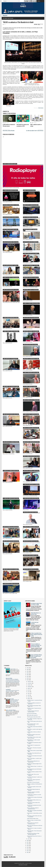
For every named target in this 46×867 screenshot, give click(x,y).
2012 (28, 850)
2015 (28, 845)
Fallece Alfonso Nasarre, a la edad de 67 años (36, 613)
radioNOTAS (8, 689)
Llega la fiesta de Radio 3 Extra (32, 818)
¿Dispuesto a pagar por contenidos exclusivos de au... (33, 792)
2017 (28, 842)
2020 (28, 678)
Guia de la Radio (9, 678)
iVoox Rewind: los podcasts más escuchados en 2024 (23, 125)
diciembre (29, 681)
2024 (28, 671)
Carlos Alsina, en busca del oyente (8, 130)
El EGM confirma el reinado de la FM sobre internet (9, 125)
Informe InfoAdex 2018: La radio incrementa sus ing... (33, 724)
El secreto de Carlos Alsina (32, 713)
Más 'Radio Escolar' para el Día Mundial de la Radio (34, 769)
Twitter (25, 1)
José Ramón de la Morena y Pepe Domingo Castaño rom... (33, 834)
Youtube (29, 1)
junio (29, 691)
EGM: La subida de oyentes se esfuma (36, 125)
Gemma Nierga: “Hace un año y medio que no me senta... (34, 738)
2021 (28, 676)
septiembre (30, 686)
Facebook (27, 1)
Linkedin (31, 1)
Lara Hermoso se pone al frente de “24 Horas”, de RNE (36, 604)
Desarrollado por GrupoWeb (23, 864)
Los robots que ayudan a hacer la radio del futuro (34, 130)
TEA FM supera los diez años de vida (33, 716)
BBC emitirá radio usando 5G (32, 715)
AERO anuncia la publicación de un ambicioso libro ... (33, 761)
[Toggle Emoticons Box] (3, 136)
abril (28, 695)
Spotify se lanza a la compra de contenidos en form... (32, 823)
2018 (28, 840)
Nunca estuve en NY (10, 698)
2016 (28, 843)
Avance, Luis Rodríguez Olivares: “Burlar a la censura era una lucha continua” (36, 656)
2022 (28, 674)
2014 (28, 847)
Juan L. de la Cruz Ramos (11, 710)
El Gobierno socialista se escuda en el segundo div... (34, 703)
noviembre (30, 683)
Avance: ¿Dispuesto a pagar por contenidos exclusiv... (33, 808)
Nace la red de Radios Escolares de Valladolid (33, 790)
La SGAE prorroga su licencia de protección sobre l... (33, 711)
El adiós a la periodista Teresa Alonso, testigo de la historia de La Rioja (36, 634)
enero (29, 838)
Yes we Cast (22, 66)
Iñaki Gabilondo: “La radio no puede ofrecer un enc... (33, 740)
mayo (29, 693)
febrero (29, 698)
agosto (29, 688)
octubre (29, 684)
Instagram (35, 1)
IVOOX (33, 1)
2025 (28, 669)
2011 (28, 852)
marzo (29, 696)
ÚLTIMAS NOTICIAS (8, 18)
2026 (28, 667)
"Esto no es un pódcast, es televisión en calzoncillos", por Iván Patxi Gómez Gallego (36, 645)
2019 (28, 679)
